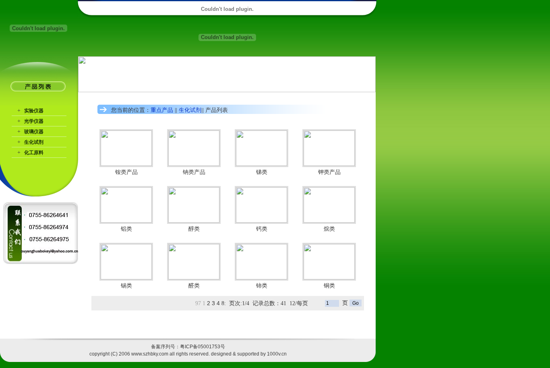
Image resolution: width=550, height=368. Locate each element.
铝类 (126, 228)
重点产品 (162, 110)
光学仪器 (33, 121)
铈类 (261, 285)
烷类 (329, 228)
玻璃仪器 (33, 131)
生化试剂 (33, 142)
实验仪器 (33, 111)
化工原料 (33, 152)
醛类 (194, 285)
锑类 (261, 172)
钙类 (261, 228)
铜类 (329, 285)
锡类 (126, 285)
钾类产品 (329, 172)
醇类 (194, 228)
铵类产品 (126, 172)
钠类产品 (194, 172)
